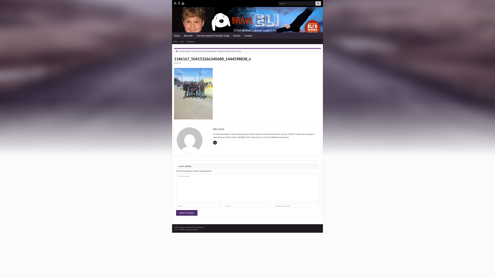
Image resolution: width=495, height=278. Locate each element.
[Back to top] (489, 272)
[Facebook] (179, 3)
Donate (236, 35)
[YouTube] (183, 3)
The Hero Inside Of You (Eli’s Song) (212, 35)
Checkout (190, 41)
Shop (175, 41)
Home (177, 35)
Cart (182, 41)
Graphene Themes (191, 230)
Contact (248, 35)
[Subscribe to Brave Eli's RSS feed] (175, 3)
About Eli (188, 35)
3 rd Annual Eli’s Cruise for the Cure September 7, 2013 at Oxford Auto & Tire (210, 51)
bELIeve (179, 63)
